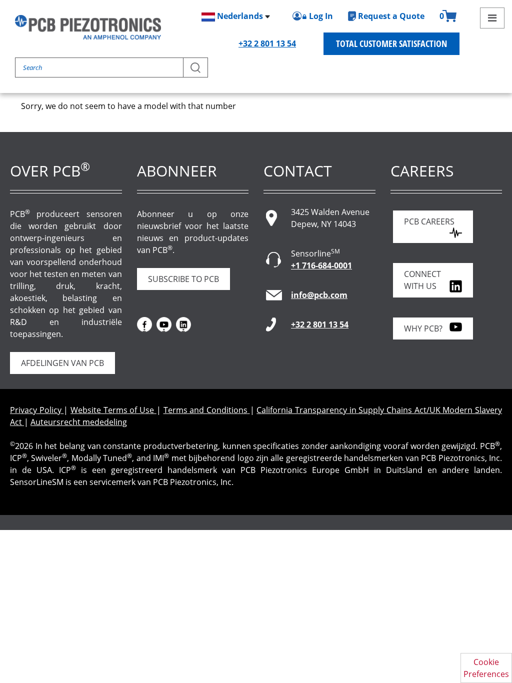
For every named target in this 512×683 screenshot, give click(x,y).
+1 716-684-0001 (321, 265)
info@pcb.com (319, 295)
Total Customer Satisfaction (391, 44)
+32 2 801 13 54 (267, 43)
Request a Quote (391, 16)
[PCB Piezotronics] (88, 27)
